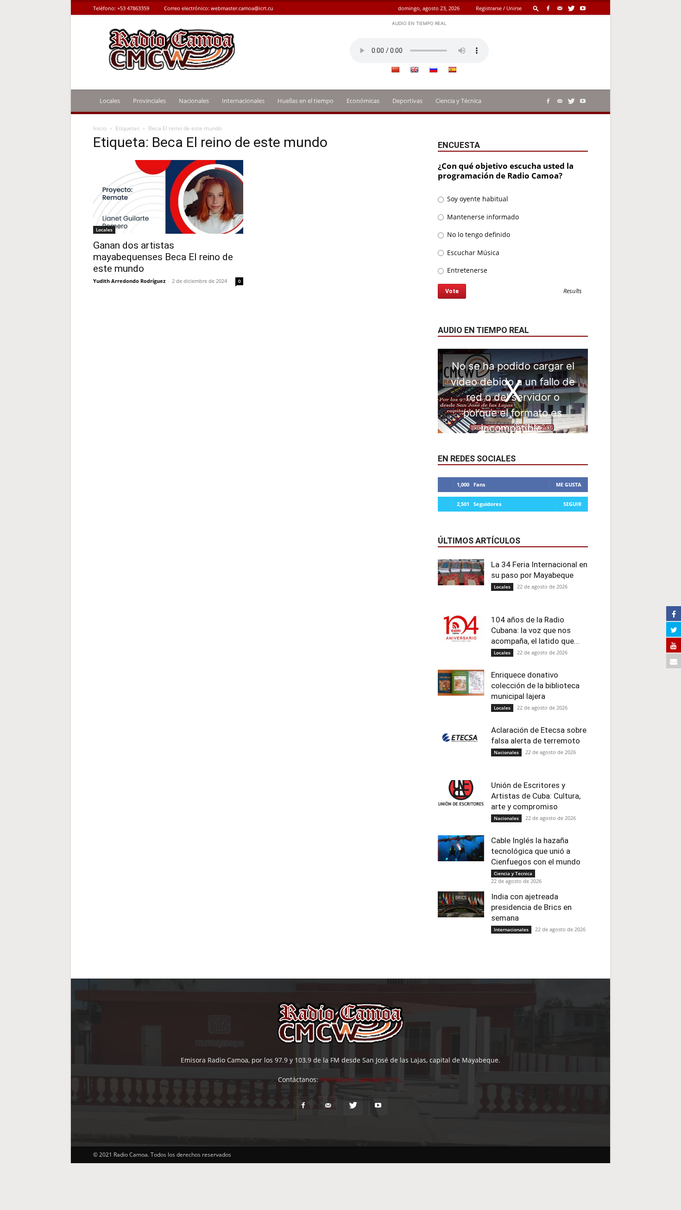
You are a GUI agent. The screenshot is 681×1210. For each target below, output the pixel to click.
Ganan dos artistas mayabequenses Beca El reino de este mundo (163, 257)
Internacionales (243, 100)
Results (572, 291)
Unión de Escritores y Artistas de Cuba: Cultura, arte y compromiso (535, 796)
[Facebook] (548, 8)
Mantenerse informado (482, 216)
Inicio (100, 128)
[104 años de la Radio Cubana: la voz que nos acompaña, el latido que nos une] (461, 628)
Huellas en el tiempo (305, 100)
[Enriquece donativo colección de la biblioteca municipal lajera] (461, 683)
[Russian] (433, 69)
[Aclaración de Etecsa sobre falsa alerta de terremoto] (461, 738)
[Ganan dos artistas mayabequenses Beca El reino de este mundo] (168, 197)
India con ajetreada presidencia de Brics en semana (531, 907)
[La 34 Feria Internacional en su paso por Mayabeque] (461, 572)
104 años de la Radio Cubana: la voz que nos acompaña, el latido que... (535, 630)
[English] (414, 69)
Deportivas (407, 100)
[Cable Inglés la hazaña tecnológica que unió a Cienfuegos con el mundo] (461, 848)
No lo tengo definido (477, 234)
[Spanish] (452, 69)
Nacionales (194, 100)
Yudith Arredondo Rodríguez (129, 280)
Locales (110, 100)
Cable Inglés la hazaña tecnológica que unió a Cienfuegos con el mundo (535, 851)
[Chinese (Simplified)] (395, 69)
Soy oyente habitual (476, 198)
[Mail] (560, 8)
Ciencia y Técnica (458, 100)
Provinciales (149, 100)
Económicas (363, 100)
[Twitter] (571, 8)
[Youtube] (583, 8)
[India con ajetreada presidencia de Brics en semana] (461, 904)
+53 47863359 (133, 8)
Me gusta (568, 484)
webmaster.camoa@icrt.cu (242, 8)
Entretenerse (466, 270)
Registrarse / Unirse (499, 8)
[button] (536, 8)
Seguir (572, 503)
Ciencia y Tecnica (513, 873)
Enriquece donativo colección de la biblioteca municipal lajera (535, 685)
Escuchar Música (472, 252)
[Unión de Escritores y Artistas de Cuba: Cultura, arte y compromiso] (461, 793)
